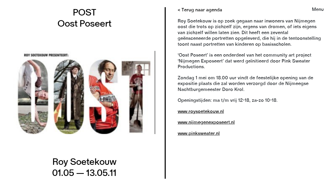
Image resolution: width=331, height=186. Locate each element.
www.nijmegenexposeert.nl (206, 122)
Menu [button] (318, 9)
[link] (165, 93)
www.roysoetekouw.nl (201, 111)
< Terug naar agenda (200, 10)
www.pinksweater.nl (199, 133)
